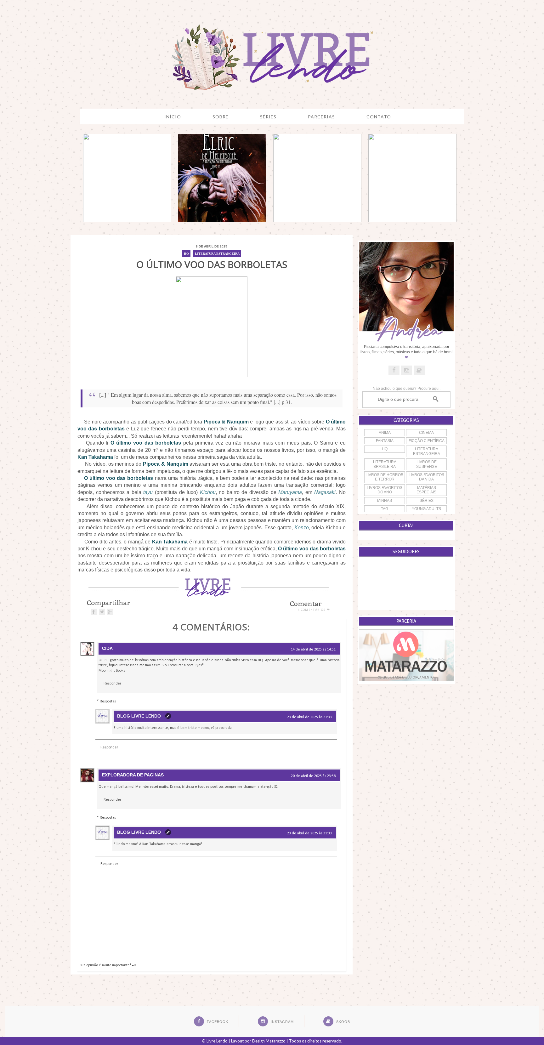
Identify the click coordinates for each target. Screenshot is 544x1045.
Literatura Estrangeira (217, 253)
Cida (107, 648)
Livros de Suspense (426, 464)
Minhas (384, 500)
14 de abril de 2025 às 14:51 (313, 649)
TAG (384, 509)
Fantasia (385, 441)
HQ (186, 253)
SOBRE (220, 116)
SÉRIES (268, 116)
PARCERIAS (321, 116)
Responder (112, 683)
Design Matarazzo (269, 1040)
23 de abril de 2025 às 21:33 (309, 717)
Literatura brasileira (384, 464)
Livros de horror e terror (385, 477)
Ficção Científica (427, 441)
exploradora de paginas (133, 774)
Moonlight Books (112, 671)
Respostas (108, 701)
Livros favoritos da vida (426, 477)
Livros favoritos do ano (384, 490)
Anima (385, 432)
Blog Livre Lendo (139, 715)
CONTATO (378, 116)
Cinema (426, 432)
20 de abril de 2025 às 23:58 (313, 776)
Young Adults (426, 509)
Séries (427, 500)
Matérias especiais (426, 490)
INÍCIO (172, 116)
